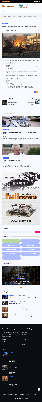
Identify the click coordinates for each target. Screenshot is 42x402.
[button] (22, 287)
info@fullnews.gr (7, 336)
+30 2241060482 (7, 334)
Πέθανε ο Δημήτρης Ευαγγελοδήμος (11, 160)
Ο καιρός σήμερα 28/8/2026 (14, 303)
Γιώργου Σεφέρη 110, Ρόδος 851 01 (10, 332)
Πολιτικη (30, 249)
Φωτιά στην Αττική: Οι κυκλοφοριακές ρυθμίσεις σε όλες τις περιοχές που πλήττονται (22, 71)
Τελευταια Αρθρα (30, 253)
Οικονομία (31, 245)
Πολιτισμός (8, 15)
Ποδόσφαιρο (11, 249)
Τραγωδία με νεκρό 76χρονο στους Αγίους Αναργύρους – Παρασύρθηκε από (24, 297)
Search (37, 232)
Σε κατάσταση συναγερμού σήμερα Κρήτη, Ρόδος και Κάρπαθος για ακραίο (24, 309)
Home (3, 15)
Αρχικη (4, 394)
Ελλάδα (11, 245)
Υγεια (23, 341)
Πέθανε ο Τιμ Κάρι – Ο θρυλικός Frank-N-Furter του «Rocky (20, 316)
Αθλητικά (24, 339)
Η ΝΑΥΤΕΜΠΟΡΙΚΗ (10, 72)
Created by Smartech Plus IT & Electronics (21, 400)
